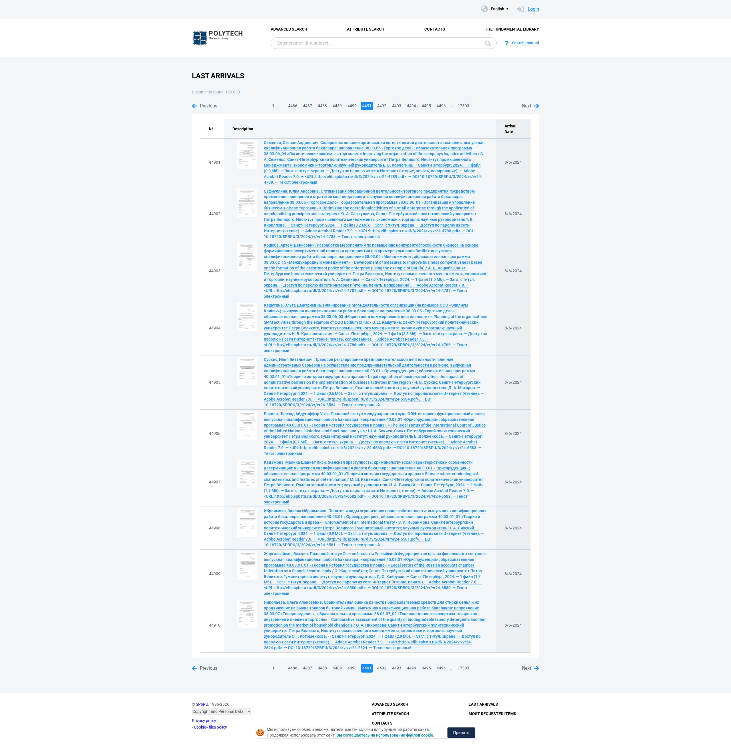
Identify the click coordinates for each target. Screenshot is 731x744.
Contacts (434, 29)
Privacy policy (204, 720)
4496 (441, 105)
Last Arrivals (483, 704)
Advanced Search (289, 29)
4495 (426, 105)
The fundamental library (512, 29)
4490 (352, 105)
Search (487, 43)
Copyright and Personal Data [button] (218, 711)
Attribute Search (365, 29)
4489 (337, 105)
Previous (208, 106)
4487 (307, 105)
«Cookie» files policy (209, 727)
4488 (322, 105)
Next (526, 106)
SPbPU (202, 704)
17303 (463, 105)
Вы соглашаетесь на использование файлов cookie (384, 735)
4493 (396, 105)
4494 (411, 105)
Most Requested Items (492, 713)
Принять (461, 732)
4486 (292, 105)
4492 (381, 105)
